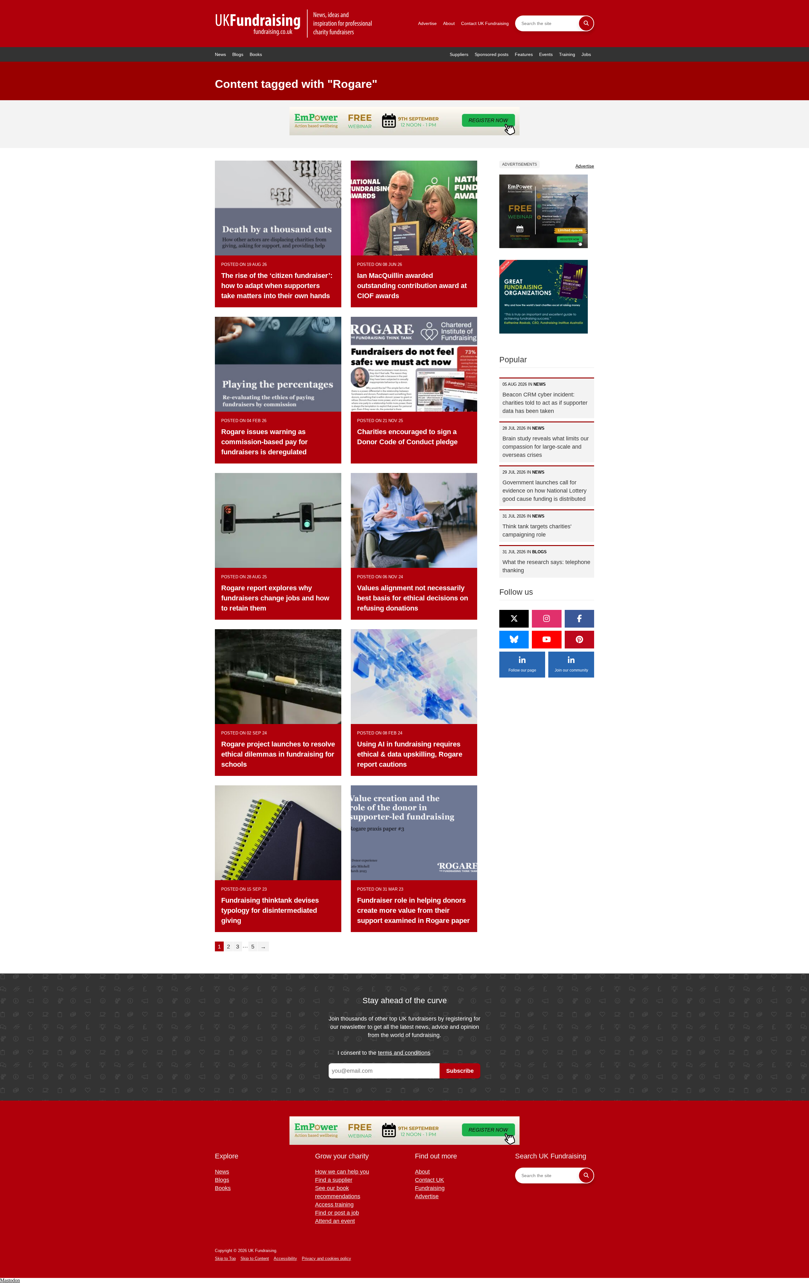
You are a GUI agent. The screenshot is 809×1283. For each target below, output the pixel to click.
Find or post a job (337, 1213)
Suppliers (459, 54)
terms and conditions (404, 1053)
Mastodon (10, 1280)
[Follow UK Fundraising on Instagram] (546, 619)
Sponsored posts (491, 54)
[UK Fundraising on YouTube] (546, 639)
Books (256, 54)
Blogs (237, 54)
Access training (334, 1204)
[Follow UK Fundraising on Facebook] (579, 619)
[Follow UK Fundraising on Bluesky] (514, 639)
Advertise (427, 23)
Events (546, 54)
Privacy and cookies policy (326, 1258)
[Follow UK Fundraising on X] (514, 619)
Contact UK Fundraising (485, 23)
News (220, 54)
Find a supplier (333, 1180)
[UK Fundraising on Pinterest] (579, 639)
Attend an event (335, 1221)
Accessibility (285, 1258)
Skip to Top (225, 1258)
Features (524, 54)
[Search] (586, 23)
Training (567, 54)
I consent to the (384, 1053)
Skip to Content (254, 1258)
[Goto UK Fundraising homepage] (294, 23)
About (449, 23)
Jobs (586, 54)
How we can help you (342, 1172)
